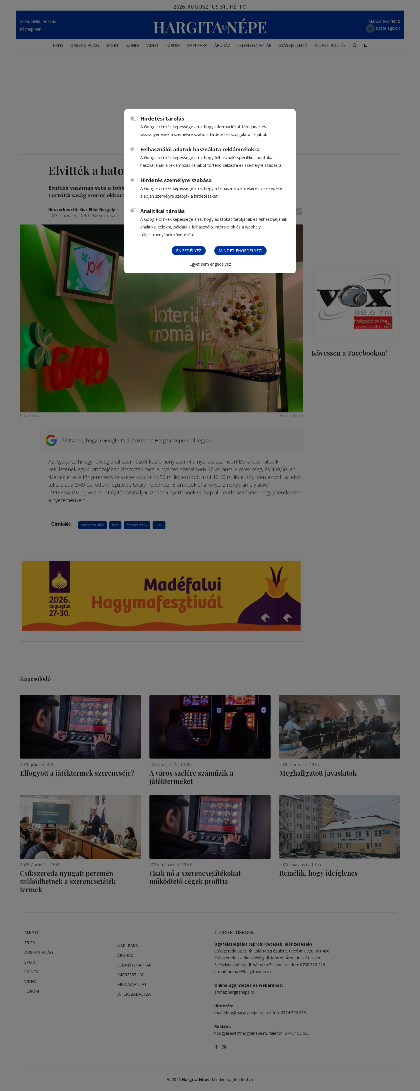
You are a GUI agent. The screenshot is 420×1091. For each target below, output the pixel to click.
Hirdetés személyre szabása (176, 180)
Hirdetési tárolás (162, 118)
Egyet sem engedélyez (210, 264)
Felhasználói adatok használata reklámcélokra (200, 149)
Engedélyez (188, 250)
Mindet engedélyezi (240, 250)
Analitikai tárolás (162, 211)
